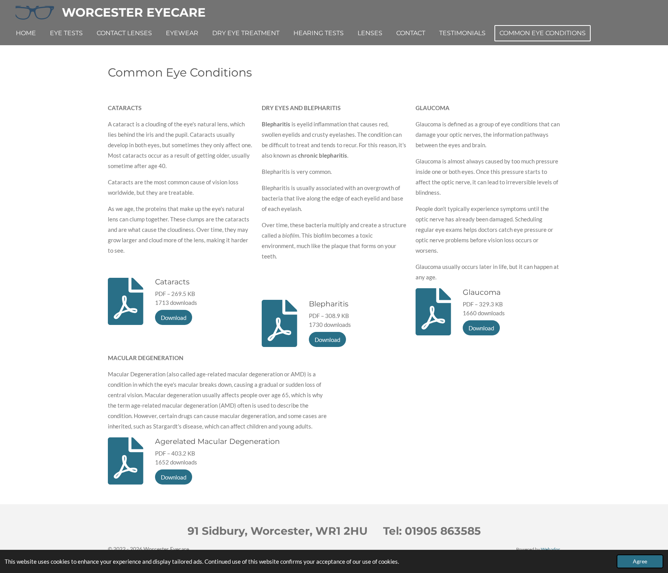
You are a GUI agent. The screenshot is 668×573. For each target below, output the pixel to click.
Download (173, 317)
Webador (550, 549)
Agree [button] (640, 561)
